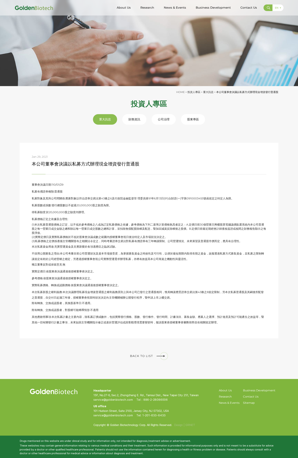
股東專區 (193, 119)
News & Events (229, 402)
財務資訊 (134, 119)
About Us (225, 390)
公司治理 (164, 119)
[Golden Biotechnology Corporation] (33, 7)
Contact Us (251, 396)
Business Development (259, 390)
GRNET (190, 425)
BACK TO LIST (141, 356)
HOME (180, 92)
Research (225, 396)
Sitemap (249, 402)
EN (276, 7)
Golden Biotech (53, 391)
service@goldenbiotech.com (113, 399)
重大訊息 (105, 119)
